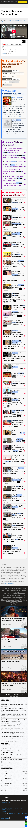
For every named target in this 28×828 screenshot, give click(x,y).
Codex (6, 778)
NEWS (5, 693)
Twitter (18, 806)
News (7, 20)
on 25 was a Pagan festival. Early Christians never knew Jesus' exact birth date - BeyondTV (14, 297)
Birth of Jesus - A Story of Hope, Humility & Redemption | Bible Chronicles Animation (13, 549)
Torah (6, 764)
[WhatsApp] (26, 823)
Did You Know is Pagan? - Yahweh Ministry (18, 322)
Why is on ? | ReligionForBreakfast (18, 234)
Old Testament (8, 769)
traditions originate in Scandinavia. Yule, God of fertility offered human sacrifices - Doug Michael (14, 356)
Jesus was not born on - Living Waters (18, 480)
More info (13, 2)
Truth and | (13, 161)
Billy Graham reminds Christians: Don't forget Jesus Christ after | (13, 150)
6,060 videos (16, 687)
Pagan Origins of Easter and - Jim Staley (18, 254)
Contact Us (10, 801)
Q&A (6, 801)
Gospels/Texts (8, 776)
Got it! (23, 2)
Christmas (7, 94)
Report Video (6, 46)
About (2, 801)
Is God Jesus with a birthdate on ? (17, 200)
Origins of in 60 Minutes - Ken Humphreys (18, 287)
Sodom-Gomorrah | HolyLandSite (11, 654)
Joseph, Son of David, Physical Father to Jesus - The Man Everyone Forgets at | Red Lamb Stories (13, 537)
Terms (16, 801)
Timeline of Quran (7, 755)
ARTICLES (6, 737)
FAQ (24, 20)
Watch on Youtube (9, 44)
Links (8, 21)
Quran (6, 781)
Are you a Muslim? (7, 740)
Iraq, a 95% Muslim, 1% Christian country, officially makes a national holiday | (13, 178)
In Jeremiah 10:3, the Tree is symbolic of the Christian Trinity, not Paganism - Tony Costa (13, 402)
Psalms (6, 766)
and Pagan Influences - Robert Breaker (18, 314)
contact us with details (9, 583)
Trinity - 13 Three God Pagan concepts (12, 752)
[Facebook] (26, 817)
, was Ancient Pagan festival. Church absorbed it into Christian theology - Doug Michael (14, 344)
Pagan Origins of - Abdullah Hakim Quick (18, 366)
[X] (26, 820)
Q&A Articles (18, 20)
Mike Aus (17, 94)
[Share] (26, 826)
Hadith (6, 783)
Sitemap (8, 802)
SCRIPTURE (7, 761)
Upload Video (18, 44)
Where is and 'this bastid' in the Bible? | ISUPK (18, 515)
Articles (12, 20)
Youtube (25, 806)
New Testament (8, 771)
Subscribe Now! (6, 795)
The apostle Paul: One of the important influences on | (13, 171)
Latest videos (8, 687)
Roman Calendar (7, 750)
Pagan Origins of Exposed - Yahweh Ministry (18, 244)
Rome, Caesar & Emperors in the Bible (12, 747)
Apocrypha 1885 (8, 773)
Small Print (4, 804)
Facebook (12, 806)
